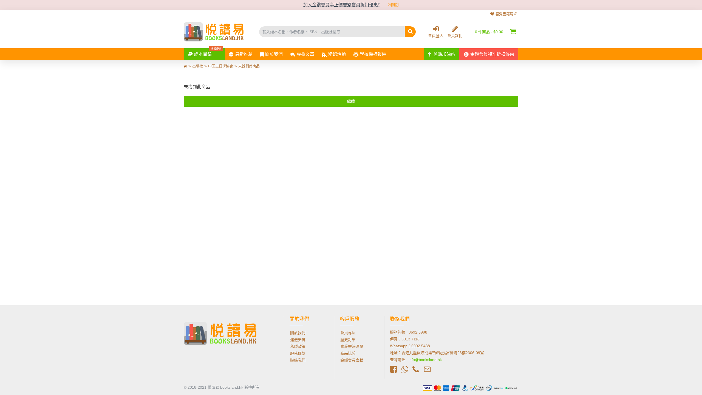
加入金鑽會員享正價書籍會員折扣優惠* (341, 4)
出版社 (197, 66)
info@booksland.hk (425, 359)
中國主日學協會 (220, 66)
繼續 (351, 101)
